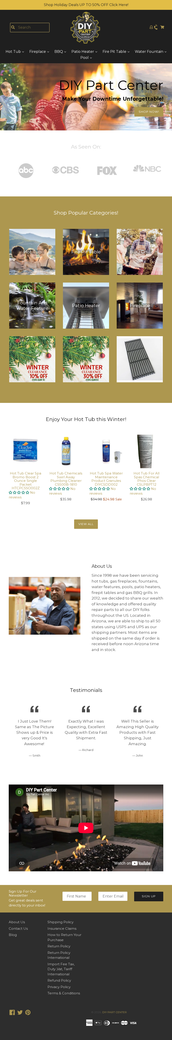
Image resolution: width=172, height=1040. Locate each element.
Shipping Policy (60, 922)
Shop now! (149, 111)
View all (86, 524)
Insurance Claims (61, 928)
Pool (85, 57)
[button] (19, 492)
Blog (13, 935)
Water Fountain (149, 51)
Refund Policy (59, 980)
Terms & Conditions (63, 993)
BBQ (59, 51)
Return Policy (58, 946)
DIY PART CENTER (114, 1012)
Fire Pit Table (115, 51)
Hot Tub (14, 51)
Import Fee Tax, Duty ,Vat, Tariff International (61, 969)
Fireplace (38, 51)
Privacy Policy (59, 987)
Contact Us (18, 928)
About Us (17, 922)
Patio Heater (83, 51)
